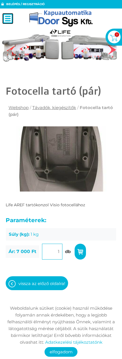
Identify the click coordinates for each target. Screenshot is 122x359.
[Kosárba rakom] (80, 252)
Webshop (19, 107)
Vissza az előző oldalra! (41, 283)
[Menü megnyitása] (8, 19)
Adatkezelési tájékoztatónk (73, 342)
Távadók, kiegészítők (54, 107)
